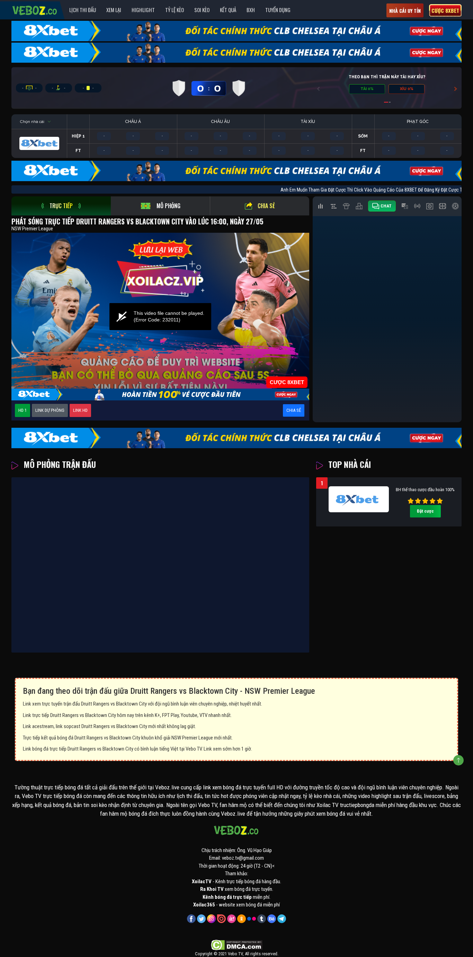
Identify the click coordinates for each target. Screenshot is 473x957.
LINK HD (80, 410)
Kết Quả (228, 10)
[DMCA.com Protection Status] (236, 944)
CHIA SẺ (293, 410)
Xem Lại (113, 10)
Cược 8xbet (445, 10)
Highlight (143, 10)
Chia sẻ (266, 206)
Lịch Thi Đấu (82, 10)
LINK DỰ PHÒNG (49, 410)
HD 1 (22, 410)
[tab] (61, 205)
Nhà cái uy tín (405, 10)
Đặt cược (425, 511)
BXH (251, 10)
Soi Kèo (201, 10)
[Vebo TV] (35, 9)
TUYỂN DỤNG (278, 10)
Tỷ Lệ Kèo (174, 10)
